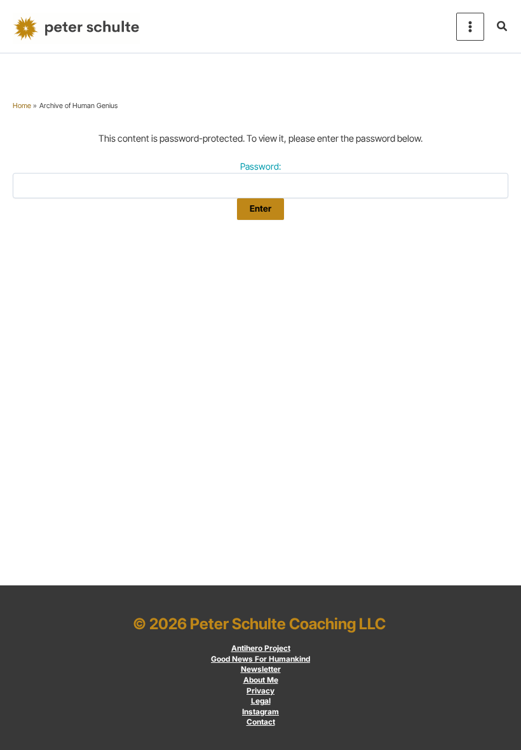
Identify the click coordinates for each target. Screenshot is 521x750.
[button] (502, 26)
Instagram (260, 711)
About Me (260, 680)
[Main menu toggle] (470, 27)
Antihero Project (260, 648)
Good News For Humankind (260, 659)
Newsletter (261, 669)
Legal (261, 701)
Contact (261, 722)
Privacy (260, 690)
